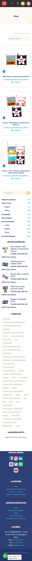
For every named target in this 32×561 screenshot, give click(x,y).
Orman (14, 377)
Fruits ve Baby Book (8, 364)
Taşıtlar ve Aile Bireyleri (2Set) (11, 398)
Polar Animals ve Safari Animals (12, 384)
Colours (5, 336)
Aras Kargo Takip (16, 516)
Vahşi (17, 402)
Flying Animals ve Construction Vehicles (14, 357)
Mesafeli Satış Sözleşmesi (16, 489)
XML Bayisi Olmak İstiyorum (16, 518)
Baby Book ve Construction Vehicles (16, 77)
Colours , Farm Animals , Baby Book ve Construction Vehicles (16, 172)
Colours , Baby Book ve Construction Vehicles (16, 124)
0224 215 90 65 (17, 542)
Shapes (18, 395)
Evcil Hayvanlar (7, 343)
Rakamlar (5, 388)
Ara (28, 193)
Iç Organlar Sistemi (8, 367)
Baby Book (6, 329)
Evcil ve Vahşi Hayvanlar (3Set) (11, 350)
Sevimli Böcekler (7, 395)
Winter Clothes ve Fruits (9, 422)
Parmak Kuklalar (8, 236)
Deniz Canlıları (7, 339)
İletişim (16, 513)
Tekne (25, 398)
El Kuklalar (6, 214)
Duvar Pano (6, 203)
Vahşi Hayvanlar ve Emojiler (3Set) (13, 408)
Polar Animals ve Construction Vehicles (14, 381)
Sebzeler (14, 388)
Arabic (7, 225)
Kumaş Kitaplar (8, 221)
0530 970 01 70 (17, 540)
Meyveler (5, 377)
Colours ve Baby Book (17, 336)
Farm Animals (7, 353)
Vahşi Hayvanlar (7, 405)
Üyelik (16, 508)
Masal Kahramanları (9, 370)
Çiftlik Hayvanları (7, 426)
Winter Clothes (15, 415)
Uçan (11, 402)
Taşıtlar (26, 395)
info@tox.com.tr (18, 545)
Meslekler (21, 370)
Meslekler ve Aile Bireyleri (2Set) (12, 374)
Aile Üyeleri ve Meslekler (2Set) (11, 326)
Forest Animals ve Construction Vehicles (14, 360)
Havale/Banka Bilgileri (16, 510)
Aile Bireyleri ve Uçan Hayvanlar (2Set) (14, 322)
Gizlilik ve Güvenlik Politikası (16, 494)
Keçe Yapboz (7, 218)
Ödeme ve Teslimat (16, 492)
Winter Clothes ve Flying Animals (12, 419)
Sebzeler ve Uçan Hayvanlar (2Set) (13, 391)
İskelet (18, 426)
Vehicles (5, 415)
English (7, 207)
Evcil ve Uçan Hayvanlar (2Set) (11, 346)
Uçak (4, 402)
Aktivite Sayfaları (9, 200)
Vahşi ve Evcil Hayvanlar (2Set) (11, 412)
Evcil (16, 339)
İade (16, 486)
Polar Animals (24, 377)
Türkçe (7, 210)
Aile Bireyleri (6, 319)
